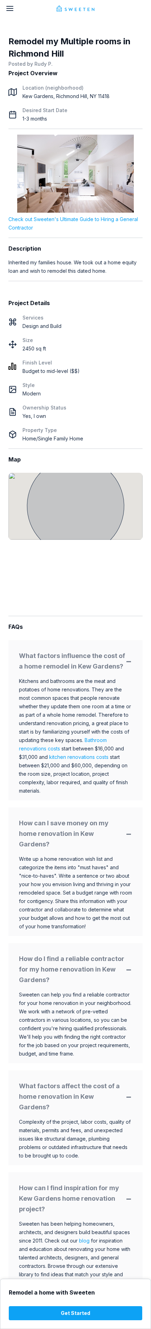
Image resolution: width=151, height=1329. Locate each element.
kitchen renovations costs (79, 757)
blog (84, 1241)
